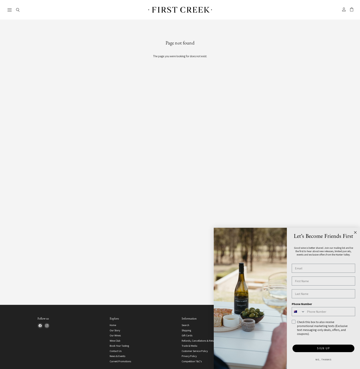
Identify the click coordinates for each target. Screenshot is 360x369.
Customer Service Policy (195, 351)
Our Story (115, 330)
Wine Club (115, 340)
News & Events (117, 356)
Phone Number (302, 304)
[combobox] (298, 311)
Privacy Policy (189, 356)
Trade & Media (189, 345)
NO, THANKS (324, 359)
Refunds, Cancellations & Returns (199, 340)
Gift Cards (187, 335)
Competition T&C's (192, 361)
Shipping (186, 330)
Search (185, 325)
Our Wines (115, 335)
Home (113, 325)
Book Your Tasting (119, 345)
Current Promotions (120, 361)
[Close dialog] (355, 232)
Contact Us (116, 351)
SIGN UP (323, 348)
